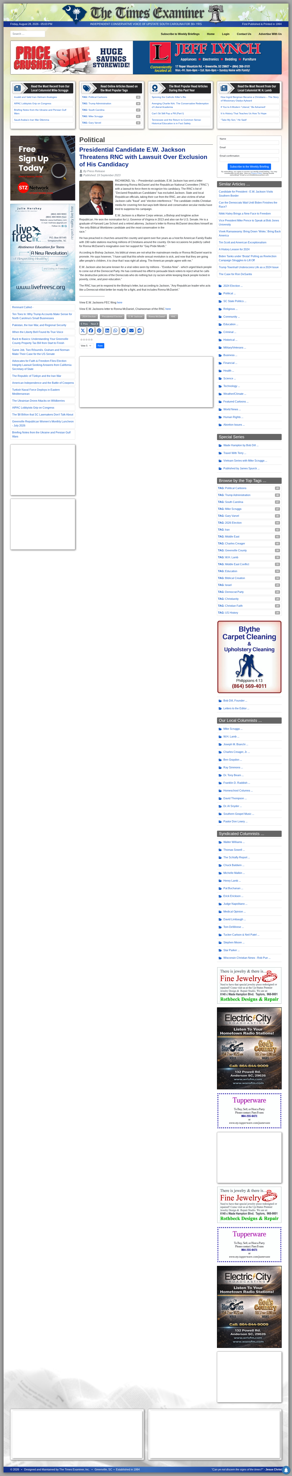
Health (227, 370)
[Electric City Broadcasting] (249, 1048)
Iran (227, 529)
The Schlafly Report (235, 857)
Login (225, 34)
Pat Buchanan (231, 888)
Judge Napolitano (234, 903)
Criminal (228, 332)
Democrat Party (234, 592)
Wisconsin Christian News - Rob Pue (245, 957)
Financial (229, 362)
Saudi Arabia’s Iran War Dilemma (31, 119)
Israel (228, 585)
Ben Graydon (231, 759)
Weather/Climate (233, 393)
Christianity (232, 598)
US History (231, 612)
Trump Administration (100, 103)
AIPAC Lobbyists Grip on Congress (32, 103)
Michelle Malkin (232, 872)
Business (229, 355)
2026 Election (233, 522)
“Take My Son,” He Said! (234, 119)
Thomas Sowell (232, 849)
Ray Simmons (231, 767)
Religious (229, 308)
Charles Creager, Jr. (235, 751)
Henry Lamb (230, 880)
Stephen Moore (232, 942)
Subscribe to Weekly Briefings (180, 34)
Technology (230, 386)
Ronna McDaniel (157, 316)
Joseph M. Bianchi (234, 744)
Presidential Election (112, 316)
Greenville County (236, 550)
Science (228, 378)
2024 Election (89, 316)
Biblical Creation (235, 578)
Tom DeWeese (232, 926)
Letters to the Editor (235, 708)
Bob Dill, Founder (234, 700)
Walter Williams (232, 842)
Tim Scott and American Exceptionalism (242, 242)
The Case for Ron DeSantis (235, 274)
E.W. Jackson (135, 316)
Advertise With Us (270, 34)
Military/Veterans (233, 347)
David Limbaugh (233, 919)
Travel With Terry (233, 453)
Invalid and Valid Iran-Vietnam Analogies (35, 97)
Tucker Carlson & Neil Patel (240, 934)
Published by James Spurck (240, 468)
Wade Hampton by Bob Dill (239, 445)
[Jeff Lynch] (146, 57)
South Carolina (96, 110)
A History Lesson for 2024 (234, 249)
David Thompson (233, 798)
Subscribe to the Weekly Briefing (249, 166)
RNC (173, 316)
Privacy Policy (256, 173)
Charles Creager (235, 543)
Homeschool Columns (236, 790)
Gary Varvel (95, 122)
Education (229, 324)
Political (228, 293)
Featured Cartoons (234, 401)
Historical (229, 339)
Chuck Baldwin (232, 865)
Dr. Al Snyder (231, 806)
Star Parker (230, 950)
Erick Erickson (232, 896)
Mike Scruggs (96, 116)
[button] (83, 330)
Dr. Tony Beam (232, 775)
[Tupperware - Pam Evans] (249, 1110)
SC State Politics (233, 301)
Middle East (232, 536)
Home (211, 34)
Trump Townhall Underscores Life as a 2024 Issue (249, 267)
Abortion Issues (232, 424)
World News (230, 409)
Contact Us (244, 34)
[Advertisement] (42, 469)
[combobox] (27, 34)
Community (230, 316)
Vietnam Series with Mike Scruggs (243, 460)
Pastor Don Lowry (234, 821)
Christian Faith (234, 605)
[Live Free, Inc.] (42, 252)
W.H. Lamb (231, 557)
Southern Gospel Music (237, 813)
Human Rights (232, 417)
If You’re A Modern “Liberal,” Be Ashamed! (243, 107)
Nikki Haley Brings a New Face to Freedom (245, 213)
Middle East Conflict (237, 564)
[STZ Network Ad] (42, 167)
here (119, 302)
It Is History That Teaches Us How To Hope (243, 113)
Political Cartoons (98, 97)
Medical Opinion (233, 911)
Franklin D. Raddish (235, 782)
